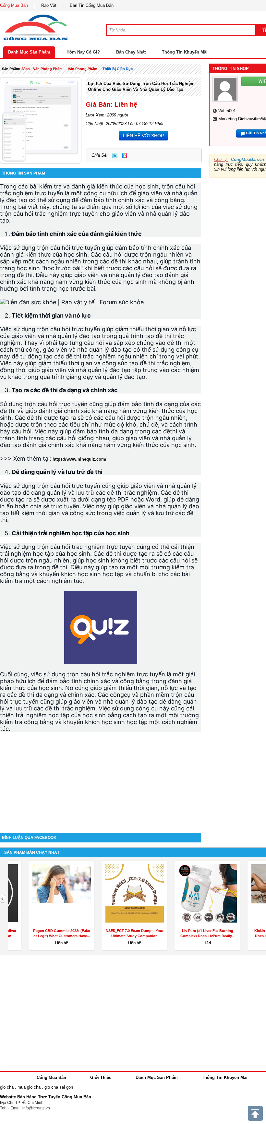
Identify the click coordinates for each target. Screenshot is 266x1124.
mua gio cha (29, 1087)
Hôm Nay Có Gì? (83, 52)
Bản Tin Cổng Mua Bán (92, 5)
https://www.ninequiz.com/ (79, 459)
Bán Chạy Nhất (131, 52)
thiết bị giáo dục (118, 69)
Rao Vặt (48, 5)
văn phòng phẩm (82, 69)
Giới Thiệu (101, 1077)
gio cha (7, 1087)
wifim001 (227, 110)
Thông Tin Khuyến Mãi (185, 52)
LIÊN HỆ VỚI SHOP (143, 135)
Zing (124, 155)
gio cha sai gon (58, 1087)
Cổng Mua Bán (14, 5)
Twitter (114, 155)
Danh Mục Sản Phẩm (29, 52)
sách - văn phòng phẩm (42, 69)
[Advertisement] (100, 777)
